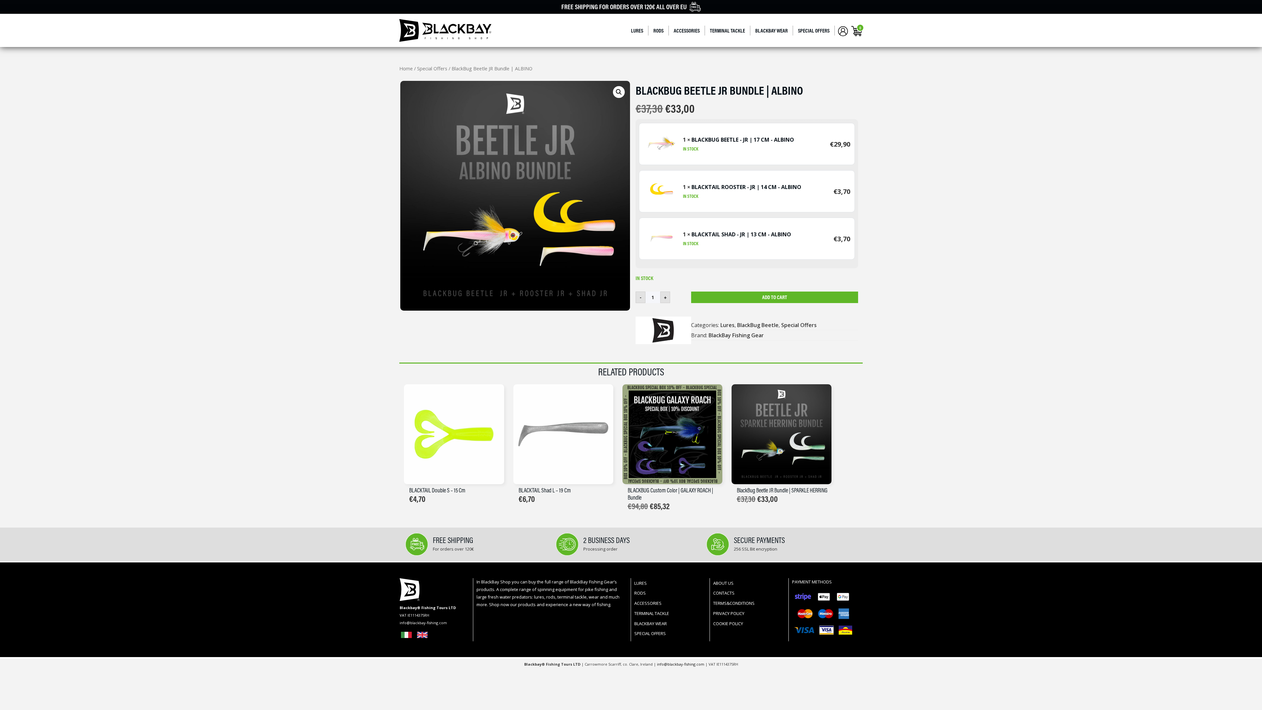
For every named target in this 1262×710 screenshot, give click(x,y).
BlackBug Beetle (758, 325)
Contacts (724, 593)
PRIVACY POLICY (728, 613)
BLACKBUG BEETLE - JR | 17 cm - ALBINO (742, 139)
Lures (637, 30)
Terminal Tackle (727, 30)
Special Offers (814, 30)
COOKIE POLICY (728, 624)
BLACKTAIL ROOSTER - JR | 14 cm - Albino (746, 187)
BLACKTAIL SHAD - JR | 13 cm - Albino (741, 234)
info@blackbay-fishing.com (681, 664)
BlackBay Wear (771, 30)
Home (406, 68)
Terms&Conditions (734, 603)
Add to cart (774, 297)
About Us (723, 583)
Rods (658, 30)
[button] (619, 92)
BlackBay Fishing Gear (736, 335)
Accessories (687, 30)
